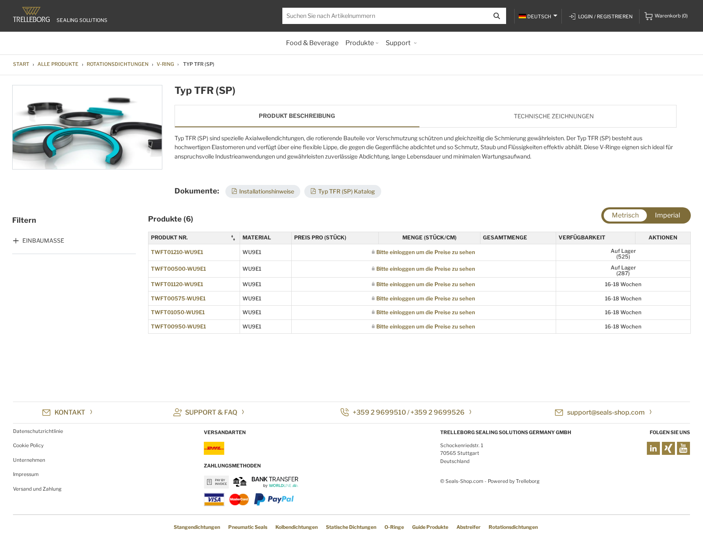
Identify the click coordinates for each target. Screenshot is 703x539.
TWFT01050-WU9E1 (178, 312)
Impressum (26, 474)
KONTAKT (70, 412)
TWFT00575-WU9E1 (178, 298)
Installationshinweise (266, 191)
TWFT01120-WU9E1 (177, 284)
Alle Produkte (58, 64)
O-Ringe (394, 527)
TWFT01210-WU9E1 (177, 252)
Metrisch (625, 215)
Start (21, 64)
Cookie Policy (28, 445)
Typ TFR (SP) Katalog (346, 191)
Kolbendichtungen (296, 527)
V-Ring (165, 64)
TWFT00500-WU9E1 (178, 268)
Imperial (667, 215)
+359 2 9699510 (379, 412)
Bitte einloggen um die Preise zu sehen (425, 252)
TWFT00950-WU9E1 (178, 326)
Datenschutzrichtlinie (38, 431)
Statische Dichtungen (351, 527)
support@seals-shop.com (606, 412)
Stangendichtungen (197, 527)
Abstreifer (468, 527)
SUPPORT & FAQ (211, 412)
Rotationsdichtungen (117, 64)
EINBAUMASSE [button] (43, 240)
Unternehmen (29, 460)
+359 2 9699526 (437, 412)
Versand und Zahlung (37, 489)
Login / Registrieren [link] (605, 16)
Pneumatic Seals (247, 527)
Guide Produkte (430, 527)
